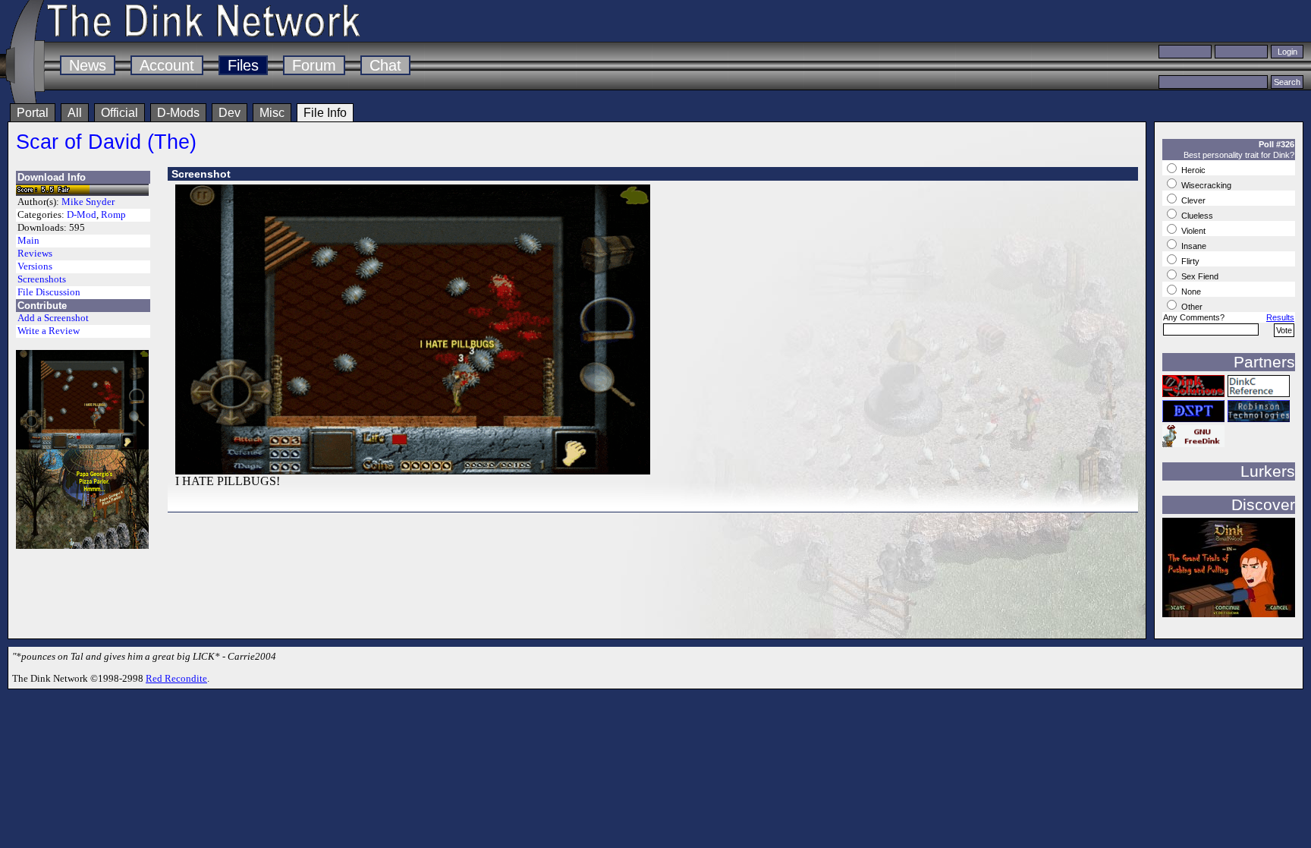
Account (167, 65)
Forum (314, 65)
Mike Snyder (88, 202)
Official (119, 112)
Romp (113, 215)
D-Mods (178, 112)
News (87, 65)
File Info (325, 112)
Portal (33, 112)
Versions (34, 266)
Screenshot (201, 174)
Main (28, 240)
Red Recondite (176, 678)
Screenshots (41, 279)
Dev (229, 112)
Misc (272, 112)
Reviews (34, 253)
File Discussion (48, 292)
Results (1280, 317)
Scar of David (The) (106, 141)
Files (243, 65)
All (75, 112)
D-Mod (81, 215)
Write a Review (48, 331)
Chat (385, 65)
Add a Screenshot (53, 318)
